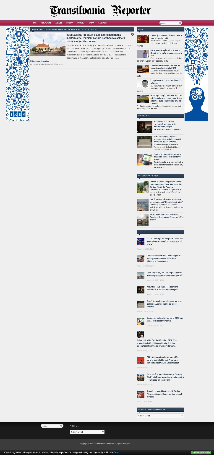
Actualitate (46, 23)
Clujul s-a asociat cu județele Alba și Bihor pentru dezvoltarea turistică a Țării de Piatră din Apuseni (166, 184)
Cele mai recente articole (150, 232)
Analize (58, 23)
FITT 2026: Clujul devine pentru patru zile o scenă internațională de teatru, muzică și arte (165, 242)
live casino (168, 129)
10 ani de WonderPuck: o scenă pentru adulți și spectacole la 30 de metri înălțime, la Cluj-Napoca (164, 258)
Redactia (37, 64)
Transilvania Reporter (105, 444)
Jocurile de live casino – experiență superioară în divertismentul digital (164, 124)
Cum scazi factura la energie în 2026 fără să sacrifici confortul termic (167, 157)
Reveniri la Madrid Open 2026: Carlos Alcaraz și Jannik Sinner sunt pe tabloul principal (164, 394)
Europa (69, 23)
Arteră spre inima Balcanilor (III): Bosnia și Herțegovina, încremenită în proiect (166, 217)
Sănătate (102, 23)
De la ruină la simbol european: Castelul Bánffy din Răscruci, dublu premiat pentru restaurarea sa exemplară (165, 377)
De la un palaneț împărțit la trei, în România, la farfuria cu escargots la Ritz (166, 53)
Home (34, 23)
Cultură (80, 23)
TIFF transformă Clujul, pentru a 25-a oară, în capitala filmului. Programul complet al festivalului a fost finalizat (163, 360)
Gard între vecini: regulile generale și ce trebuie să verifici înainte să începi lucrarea (168, 139)
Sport (91, 23)
